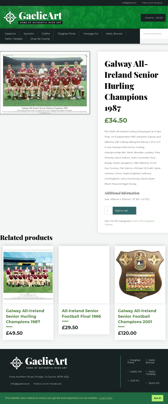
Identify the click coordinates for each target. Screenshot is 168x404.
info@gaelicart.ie (129, 3)
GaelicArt (10, 33)
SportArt (29, 33)
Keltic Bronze (114, 33)
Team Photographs (143, 221)
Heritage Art (90, 33)
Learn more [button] (105, 398)
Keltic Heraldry (14, 38)
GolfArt (46, 33)
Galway (109, 224)
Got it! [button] (157, 398)
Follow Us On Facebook (152, 3)
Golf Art (134, 380)
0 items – (154, 17)
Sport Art (153, 383)
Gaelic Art (136, 371)
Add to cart (121, 210)
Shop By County (40, 38)
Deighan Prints (66, 33)
